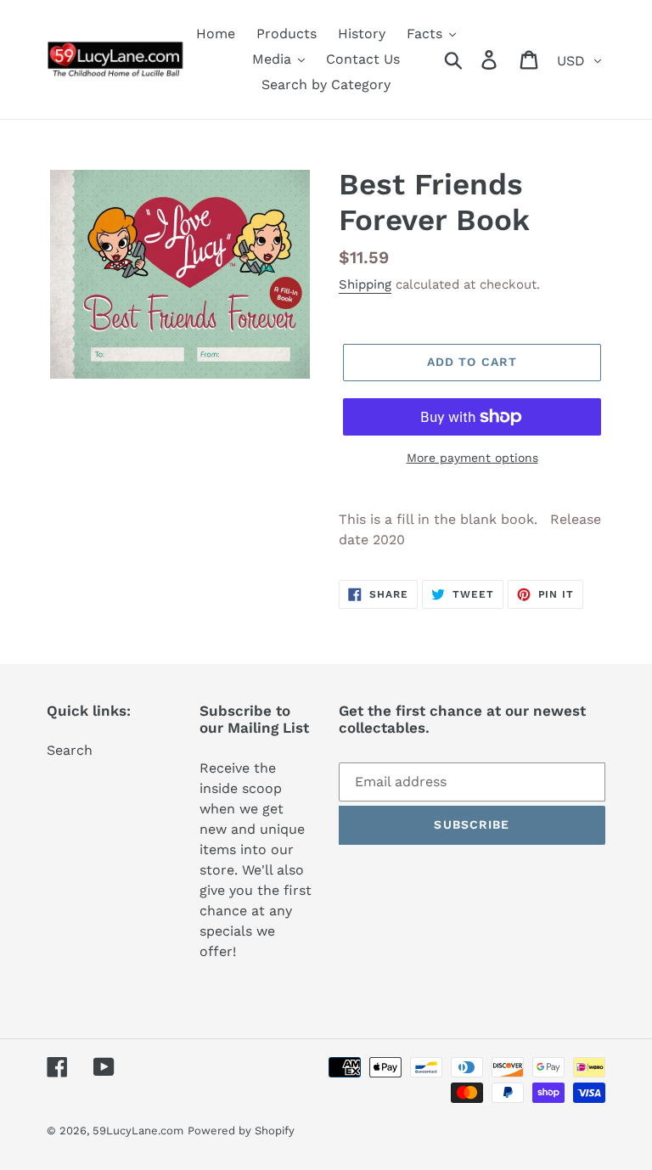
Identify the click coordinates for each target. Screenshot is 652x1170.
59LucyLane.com (138, 1130)
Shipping (365, 284)
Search (70, 750)
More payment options (472, 457)
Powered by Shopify (241, 1130)
